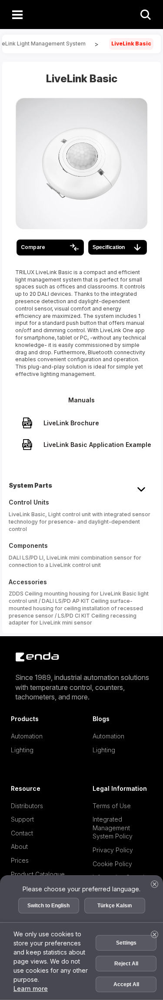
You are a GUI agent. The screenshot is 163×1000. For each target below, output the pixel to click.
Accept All (126, 984)
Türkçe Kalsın (114, 906)
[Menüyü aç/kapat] (17, 14)
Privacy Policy (113, 850)
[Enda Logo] (32, 657)
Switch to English (48, 906)
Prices (20, 860)
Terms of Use (112, 805)
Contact (22, 833)
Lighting (22, 750)
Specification (109, 247)
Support (22, 819)
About (19, 846)
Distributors (27, 805)
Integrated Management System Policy (113, 828)
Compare (33, 247)
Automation (27, 736)
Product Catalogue (38, 874)
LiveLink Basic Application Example (97, 444)
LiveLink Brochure (71, 423)
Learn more (30, 988)
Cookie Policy (113, 863)
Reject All (126, 964)
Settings (126, 943)
